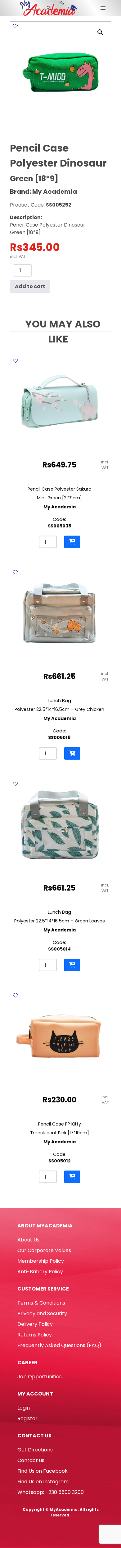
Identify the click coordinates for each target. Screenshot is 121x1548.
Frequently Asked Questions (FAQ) (59, 1345)
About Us (28, 1239)
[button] (100, 32)
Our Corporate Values (44, 1250)
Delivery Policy (35, 1324)
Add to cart (30, 286)
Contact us (30, 1460)
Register (27, 1418)
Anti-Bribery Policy (40, 1271)
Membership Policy (40, 1261)
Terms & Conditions (41, 1302)
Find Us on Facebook (42, 1471)
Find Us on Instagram (43, 1481)
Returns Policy (34, 1334)
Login (23, 1407)
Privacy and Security (42, 1313)
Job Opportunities (39, 1376)
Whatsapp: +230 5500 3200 (50, 1492)
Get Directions (35, 1449)
